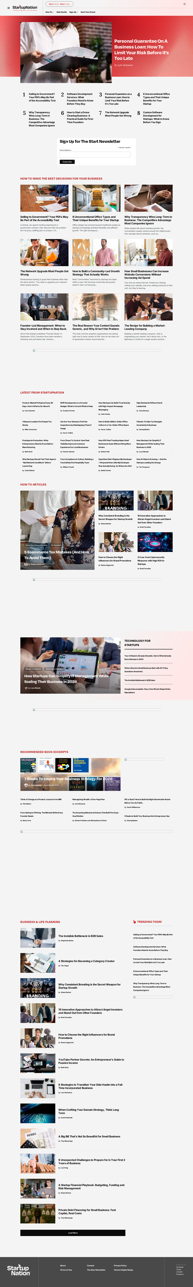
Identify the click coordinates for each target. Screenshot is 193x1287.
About (63, 1265)
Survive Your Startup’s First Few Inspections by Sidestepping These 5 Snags (76, 425)
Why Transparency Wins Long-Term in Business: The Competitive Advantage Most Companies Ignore (148, 220)
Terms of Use (66, 1270)
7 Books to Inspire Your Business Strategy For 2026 (68, 778)
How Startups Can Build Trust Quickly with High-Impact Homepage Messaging (114, 406)
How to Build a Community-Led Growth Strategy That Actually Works (96, 273)
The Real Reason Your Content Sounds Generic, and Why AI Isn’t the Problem (95, 327)
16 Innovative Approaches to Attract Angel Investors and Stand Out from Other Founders (154, 519)
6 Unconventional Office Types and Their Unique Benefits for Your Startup (95, 218)
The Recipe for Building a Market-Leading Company (144, 327)
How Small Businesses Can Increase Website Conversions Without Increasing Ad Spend (146, 274)
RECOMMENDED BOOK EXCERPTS (44, 752)
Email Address (66, 150)
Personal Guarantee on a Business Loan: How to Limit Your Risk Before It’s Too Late (141, 49)
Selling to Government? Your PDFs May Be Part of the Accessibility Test (44, 218)
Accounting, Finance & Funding (36, 545)
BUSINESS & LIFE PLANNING (40, 922)
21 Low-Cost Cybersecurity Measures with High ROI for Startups (151, 560)
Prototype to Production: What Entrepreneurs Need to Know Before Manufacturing (37, 443)
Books (28, 772)
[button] (8, 8)
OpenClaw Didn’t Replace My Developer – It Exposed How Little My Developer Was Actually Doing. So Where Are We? (115, 462)
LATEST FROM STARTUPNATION (42, 392)
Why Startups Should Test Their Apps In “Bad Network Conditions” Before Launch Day (39, 462)
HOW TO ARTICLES (33, 484)
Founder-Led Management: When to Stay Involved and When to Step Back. (43, 327)
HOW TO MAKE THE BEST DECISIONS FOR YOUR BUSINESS (61, 178)
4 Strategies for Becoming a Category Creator (86, 961)
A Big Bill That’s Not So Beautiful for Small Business (89, 1136)
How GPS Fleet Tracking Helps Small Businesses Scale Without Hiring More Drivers (114, 443)
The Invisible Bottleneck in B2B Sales (139, 680)
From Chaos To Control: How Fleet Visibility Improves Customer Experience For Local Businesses (74, 443)
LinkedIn (179, 1272)
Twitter (178, 1269)
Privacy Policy (120, 1265)
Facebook (180, 1267)
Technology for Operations (54, 669)
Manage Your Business (33, 669)
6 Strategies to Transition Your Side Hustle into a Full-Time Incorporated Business (90, 1086)
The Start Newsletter (96, 1270)
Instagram (180, 1274)
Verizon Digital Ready (123, 1270)
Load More (73, 1233)
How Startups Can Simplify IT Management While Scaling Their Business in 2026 (151, 443)
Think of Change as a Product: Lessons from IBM (40, 799)
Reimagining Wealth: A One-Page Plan (88, 799)
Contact (90, 1265)
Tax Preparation (56, 545)
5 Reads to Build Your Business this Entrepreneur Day (146, 816)
